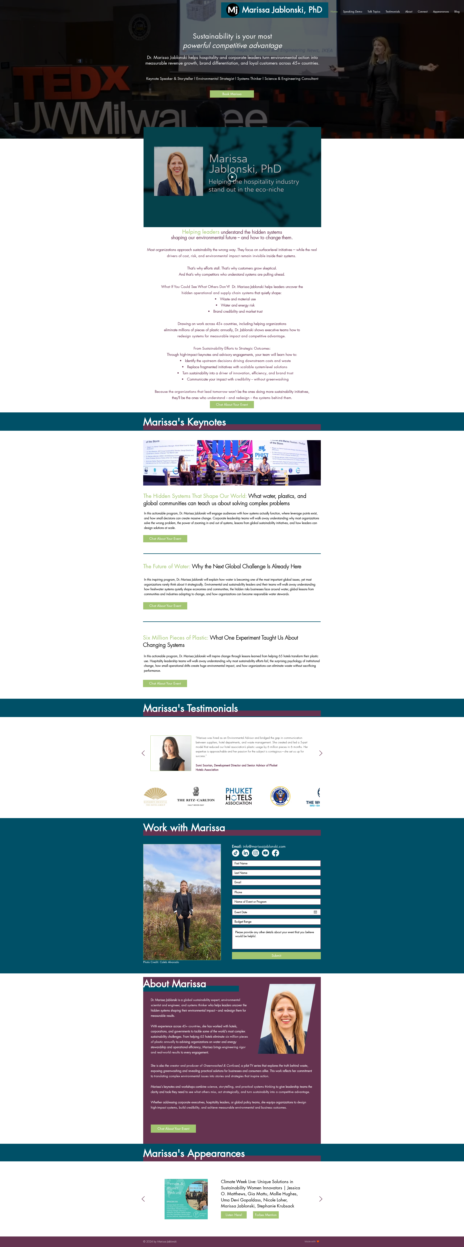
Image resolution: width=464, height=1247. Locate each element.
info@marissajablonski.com (264, 846)
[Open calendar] (315, 912)
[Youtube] (265, 853)
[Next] (321, 753)
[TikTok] (235, 853)
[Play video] (232, 177)
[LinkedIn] (245, 853)
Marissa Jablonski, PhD (282, 9)
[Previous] (143, 753)
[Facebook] (275, 853)
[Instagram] (255, 853)
